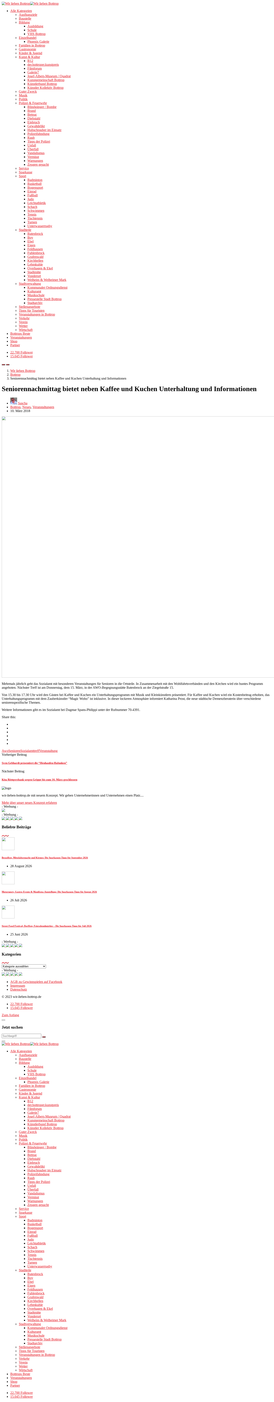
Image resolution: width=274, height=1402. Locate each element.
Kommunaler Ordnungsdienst (47, 287)
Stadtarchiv (35, 303)
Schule (32, 30)
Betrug (32, 114)
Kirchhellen (35, 260)
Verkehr (24, 318)
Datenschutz (18, 989)
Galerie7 (33, 72)
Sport (22, 176)
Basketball (34, 184)
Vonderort (34, 276)
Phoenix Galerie (38, 41)
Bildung (24, 22)
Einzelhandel (27, 37)
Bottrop (15, 407)
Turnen (32, 222)
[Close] (3, 1020)
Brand (31, 111)
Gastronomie (27, 49)
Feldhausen (35, 249)
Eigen (31, 245)
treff (36, 751)
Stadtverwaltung (30, 283)
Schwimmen (35, 210)
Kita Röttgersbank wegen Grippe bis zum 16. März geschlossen (39, 779)
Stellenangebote (29, 306)
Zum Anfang (10, 1015)
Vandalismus (36, 153)
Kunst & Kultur (29, 57)
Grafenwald (35, 257)
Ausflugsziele (28, 14)
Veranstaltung (48, 751)
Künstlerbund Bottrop (42, 84)
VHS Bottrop (36, 34)
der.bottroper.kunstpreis (43, 64)
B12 (30, 61)
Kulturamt (34, 291)
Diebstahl (33, 118)
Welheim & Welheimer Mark (46, 280)
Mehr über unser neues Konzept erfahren (29, 802)
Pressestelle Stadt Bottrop (44, 299)
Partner (15, 345)
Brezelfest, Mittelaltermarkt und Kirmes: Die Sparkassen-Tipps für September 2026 (45, 857)
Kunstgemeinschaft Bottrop (45, 80)
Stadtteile (25, 230)
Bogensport (35, 187)
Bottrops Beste (20, 333)
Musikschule (36, 295)
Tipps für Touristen (32, 310)
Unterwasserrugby (39, 226)
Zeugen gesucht (38, 164)
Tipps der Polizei (38, 141)
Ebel (30, 241)
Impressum (17, 985)
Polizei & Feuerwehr (33, 103)
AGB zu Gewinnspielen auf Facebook (36, 982)
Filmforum (34, 68)
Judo (30, 199)
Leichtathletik (36, 203)
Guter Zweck (28, 91)
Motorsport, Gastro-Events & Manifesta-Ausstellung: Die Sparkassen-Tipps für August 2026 (49, 891)
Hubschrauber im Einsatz (44, 130)
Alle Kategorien (21, 11)
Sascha (22, 403)
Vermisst (33, 157)
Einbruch (33, 122)
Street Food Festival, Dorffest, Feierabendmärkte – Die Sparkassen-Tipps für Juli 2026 (47, 926)
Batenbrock (35, 233)
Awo (5, 751)
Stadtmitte (34, 272)
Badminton (34, 180)
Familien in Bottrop (32, 45)
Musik (23, 95)
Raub (31, 137)
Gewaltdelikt (36, 126)
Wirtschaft (26, 330)
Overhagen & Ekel (40, 268)
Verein (23, 322)
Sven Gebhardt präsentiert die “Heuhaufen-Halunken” (34, 763)
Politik (23, 99)
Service (24, 168)
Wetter (23, 326)
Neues (26, 407)
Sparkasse (25, 172)
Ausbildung (35, 26)
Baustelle (25, 18)
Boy (30, 237)
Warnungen (35, 160)
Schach (32, 207)
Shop (13, 341)
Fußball (32, 195)
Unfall (31, 145)
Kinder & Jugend (30, 53)
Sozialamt (27, 751)
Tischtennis (35, 218)
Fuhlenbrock (36, 253)
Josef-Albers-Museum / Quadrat (49, 76)
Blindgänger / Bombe (42, 107)
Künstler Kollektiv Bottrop (45, 87)
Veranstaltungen (21, 337)
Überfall (33, 149)
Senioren (14, 751)
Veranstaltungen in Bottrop (37, 314)
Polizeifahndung (38, 134)
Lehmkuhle (35, 264)
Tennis (31, 214)
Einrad (31, 191)
